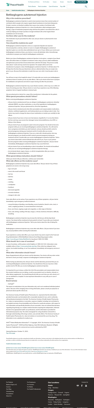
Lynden (50, 404)
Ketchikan (55, 388)
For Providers (46, 2)
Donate (62, 2)
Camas (50, 402)
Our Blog (8, 389)
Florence (50, 395)
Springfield (66, 395)
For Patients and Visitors (33, 2)
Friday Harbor (57, 402)
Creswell (60, 392)
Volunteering (10, 391)
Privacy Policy (27, 351)
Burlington (66, 400)
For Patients (9, 382)
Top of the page (10, 333)
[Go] (86, 6)
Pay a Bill (62, 6)
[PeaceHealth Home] (15, 4)
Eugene (67, 392)
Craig (49, 388)
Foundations (9, 393)
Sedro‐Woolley (58, 404)
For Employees (31, 382)
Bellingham (58, 400)
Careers (55, 2)
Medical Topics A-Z (11, 384)
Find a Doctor (32, 6)
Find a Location (42, 6)
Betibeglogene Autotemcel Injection (36, 10)
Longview (65, 402)
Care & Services (53, 6)
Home (7, 10)
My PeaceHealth (81, 2)
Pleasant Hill (58, 395)
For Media (30, 387)
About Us (69, 2)
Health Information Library (18, 10)
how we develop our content (41, 351)
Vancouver (67, 404)
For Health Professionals (34, 389)
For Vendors (30, 384)
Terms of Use (19, 351)
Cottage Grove (52, 392)
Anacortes (51, 400)
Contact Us (85, 382)
